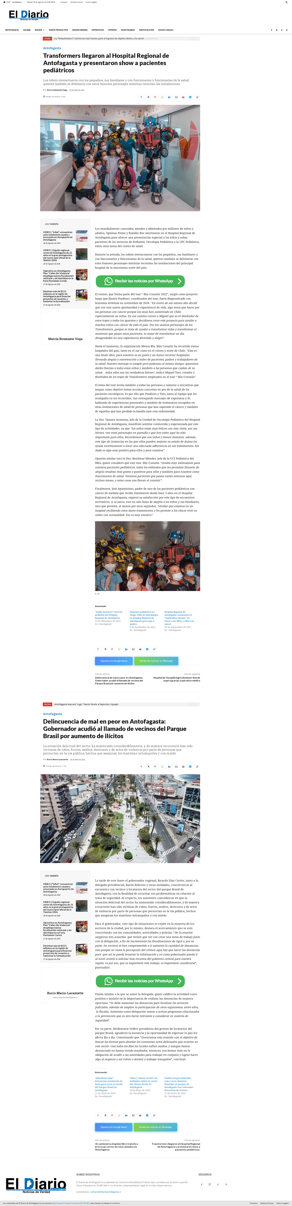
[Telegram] (190, 97)
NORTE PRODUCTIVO (58, 30)
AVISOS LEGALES (165, 30)
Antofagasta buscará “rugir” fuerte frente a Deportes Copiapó (86, 38)
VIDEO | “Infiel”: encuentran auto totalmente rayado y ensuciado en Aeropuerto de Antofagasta (58, 236)
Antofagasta (52, 48)
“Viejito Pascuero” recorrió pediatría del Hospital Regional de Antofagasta (108, 615)
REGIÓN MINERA (79, 30)
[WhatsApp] (162, 97)
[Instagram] (276, 30)
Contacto (64, 2)
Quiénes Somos (76, 2)
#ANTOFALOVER (146, 30)
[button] (286, 2)
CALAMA (27, 30)
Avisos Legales (91, 2)
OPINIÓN (112, 30)
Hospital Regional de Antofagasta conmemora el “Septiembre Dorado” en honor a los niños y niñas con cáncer (179, 618)
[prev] (191, 39)
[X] (286, 30)
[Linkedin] (169, 97)
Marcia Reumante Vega (57, 90)
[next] (195, 39)
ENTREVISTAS (98, 30)
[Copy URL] (197, 97)
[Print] (183, 97)
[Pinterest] (155, 97)
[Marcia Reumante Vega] (65, 325)
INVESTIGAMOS (128, 30)
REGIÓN (38, 30)
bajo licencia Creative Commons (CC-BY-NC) (71, 1203)
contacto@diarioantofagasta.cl (105, 1191)
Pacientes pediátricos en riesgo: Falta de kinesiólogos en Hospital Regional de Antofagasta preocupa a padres (144, 618)
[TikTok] (281, 30)
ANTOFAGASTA (12, 30)
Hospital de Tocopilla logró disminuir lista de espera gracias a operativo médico (176, 679)
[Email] (176, 97)
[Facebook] (271, 30)
